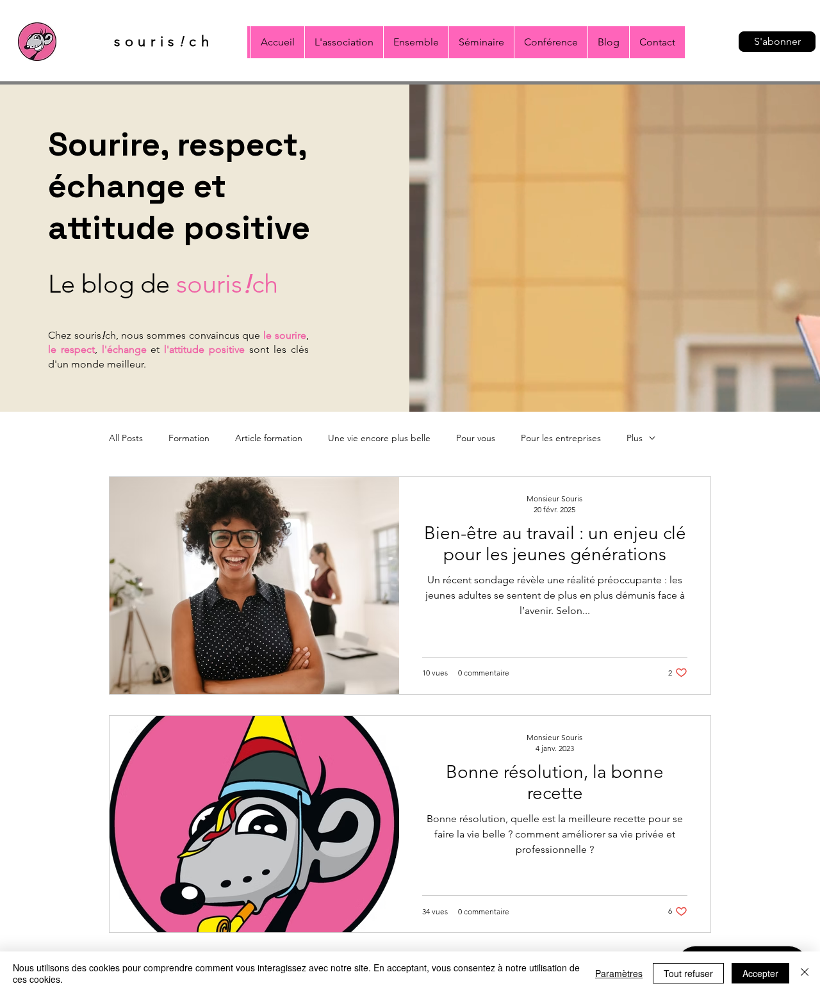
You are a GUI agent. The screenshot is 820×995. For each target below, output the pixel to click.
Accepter (760, 973)
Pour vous (475, 438)
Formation (188, 438)
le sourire (284, 335)
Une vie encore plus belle (379, 438)
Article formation (268, 438)
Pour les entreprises (561, 438)
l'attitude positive (204, 349)
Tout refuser (688, 973)
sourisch (227, 283)
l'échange (124, 349)
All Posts (126, 438)
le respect (71, 349)
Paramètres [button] (619, 973)
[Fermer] (804, 973)
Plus (635, 438)
